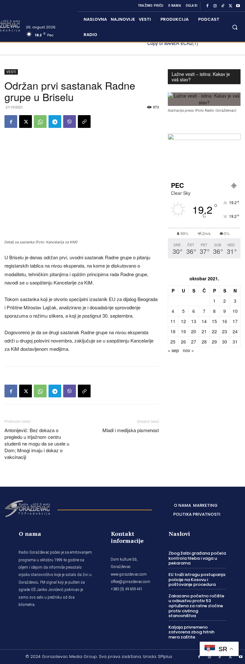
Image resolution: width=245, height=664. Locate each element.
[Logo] (27, 508)
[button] (235, 27)
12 (183, 321)
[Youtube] (238, 6)
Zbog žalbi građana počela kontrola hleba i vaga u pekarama (197, 558)
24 (235, 331)
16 (224, 321)
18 (172, 331)
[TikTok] (222, 6)
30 (224, 341)
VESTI (11, 72)
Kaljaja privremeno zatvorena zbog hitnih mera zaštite (191, 632)
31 (235, 341)
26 (183, 341)
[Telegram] (54, 121)
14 (204, 321)
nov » (188, 350)
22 (214, 331)
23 (224, 331)
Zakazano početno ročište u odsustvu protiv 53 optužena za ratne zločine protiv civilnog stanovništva (196, 606)
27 (193, 341)
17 (235, 321)
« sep (173, 350)
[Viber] (69, 121)
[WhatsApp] (40, 121)
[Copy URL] (84, 121)
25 (172, 341)
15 (214, 321)
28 (204, 341)
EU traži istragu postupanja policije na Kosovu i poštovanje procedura (196, 579)
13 (193, 321)
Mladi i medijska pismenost (130, 430)
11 (172, 321)
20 (193, 331)
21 (204, 331)
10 (235, 311)
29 (214, 341)
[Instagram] (215, 6)
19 (183, 331)
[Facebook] (207, 6)
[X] (230, 6)
